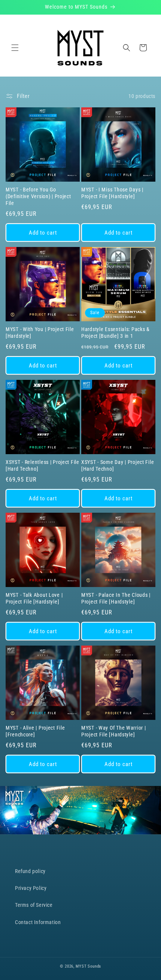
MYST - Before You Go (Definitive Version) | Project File (38, 196)
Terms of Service (34, 905)
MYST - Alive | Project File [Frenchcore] (35, 731)
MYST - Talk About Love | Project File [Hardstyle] (34, 598)
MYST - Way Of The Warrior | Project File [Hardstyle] (113, 731)
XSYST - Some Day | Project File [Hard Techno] (117, 465)
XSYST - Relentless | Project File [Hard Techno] (42, 465)
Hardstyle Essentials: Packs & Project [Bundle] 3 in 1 (115, 332)
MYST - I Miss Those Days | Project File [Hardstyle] (112, 193)
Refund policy (30, 871)
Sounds (94, 966)
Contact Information (38, 922)
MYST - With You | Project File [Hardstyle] (40, 332)
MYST (81, 966)
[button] (15, 47)
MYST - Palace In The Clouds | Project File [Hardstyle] (116, 598)
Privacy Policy (30, 888)
